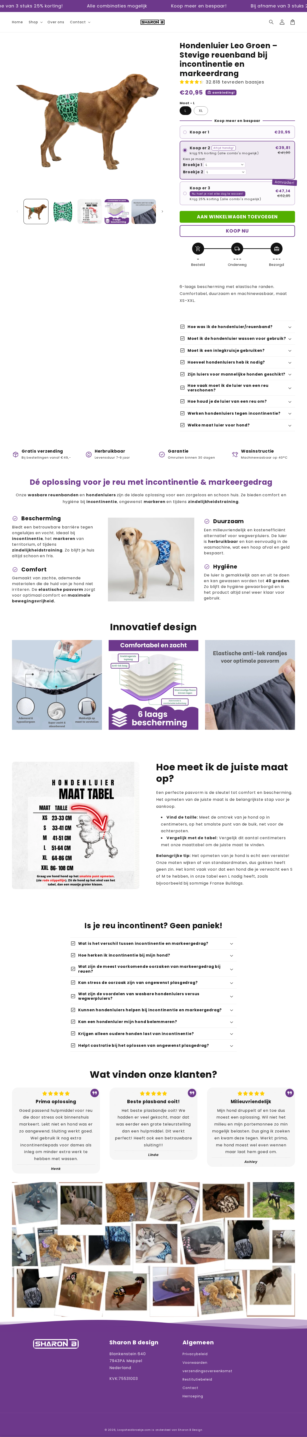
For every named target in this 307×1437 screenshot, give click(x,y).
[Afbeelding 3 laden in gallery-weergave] (89, 211)
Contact (190, 1387)
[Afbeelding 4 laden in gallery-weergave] (117, 211)
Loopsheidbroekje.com (134, 1430)
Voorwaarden (195, 1362)
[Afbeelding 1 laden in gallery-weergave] (36, 211)
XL (201, 110)
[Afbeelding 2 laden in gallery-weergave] (63, 211)
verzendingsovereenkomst (207, 1371)
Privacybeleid (195, 1354)
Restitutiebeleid (197, 1379)
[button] (271, 22)
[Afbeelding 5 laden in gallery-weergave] (143, 211)
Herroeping (193, 1396)
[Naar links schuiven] (17, 211)
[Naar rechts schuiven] (162, 211)
